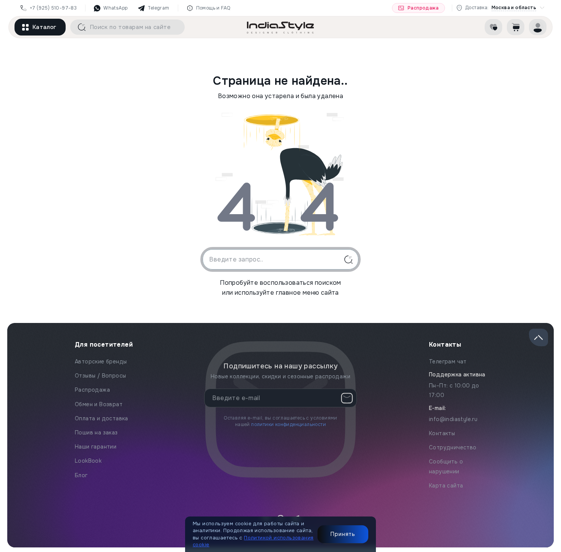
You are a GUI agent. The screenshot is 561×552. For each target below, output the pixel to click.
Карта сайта (446, 485)
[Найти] (79, 27)
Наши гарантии (95, 446)
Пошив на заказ (96, 432)
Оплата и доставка (101, 418)
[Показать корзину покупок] (515, 27)
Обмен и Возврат (99, 404)
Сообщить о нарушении (446, 466)
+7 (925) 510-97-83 (53, 8)
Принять (342, 534)
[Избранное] (493, 27)
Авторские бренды (101, 361)
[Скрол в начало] (538, 337)
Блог (81, 475)
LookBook (88, 460)
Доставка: (500, 8)
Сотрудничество (453, 447)
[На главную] (280, 27)
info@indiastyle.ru (453, 419)
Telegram (158, 8)
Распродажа (423, 8)
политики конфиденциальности (288, 424)
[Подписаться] (347, 398)
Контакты (442, 433)
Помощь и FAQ (213, 8)
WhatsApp (115, 8)
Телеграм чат (448, 361)
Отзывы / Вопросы (100, 375)
